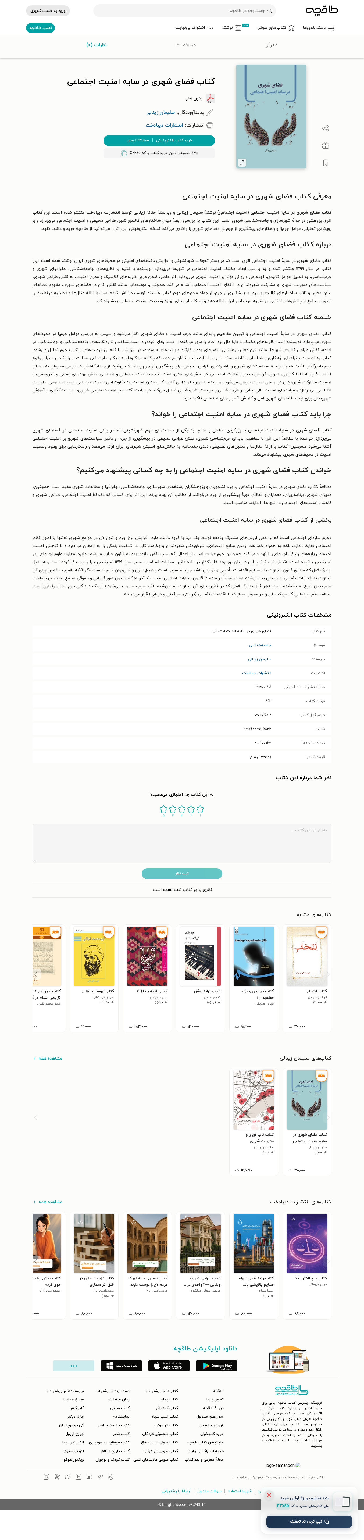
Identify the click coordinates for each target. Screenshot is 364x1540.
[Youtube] (89, 1477)
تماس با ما (215, 1399)
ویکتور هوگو (73, 1459)
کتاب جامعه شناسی (113, 1425)
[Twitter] (67, 1477)
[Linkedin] (78, 1477)
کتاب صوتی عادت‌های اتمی (155, 1459)
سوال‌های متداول (210, 1416)
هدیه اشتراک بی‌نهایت (206, 1451)
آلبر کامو (77, 1408)
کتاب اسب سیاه (164, 1416)
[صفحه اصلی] (322, 11)
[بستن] (269, 1495)
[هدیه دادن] (325, 145)
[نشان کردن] (325, 163)
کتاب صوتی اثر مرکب (161, 1451)
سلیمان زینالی (259, 659)
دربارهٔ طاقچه (213, 1408)
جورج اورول (75, 1434)
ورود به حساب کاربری (48, 10)
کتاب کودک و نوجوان (112, 1459)
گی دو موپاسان (71, 1425)
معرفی (271, 45)
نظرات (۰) (96, 45)
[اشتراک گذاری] (325, 128)
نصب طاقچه (40, 28)
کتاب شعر (121, 1434)
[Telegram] (100, 1477)
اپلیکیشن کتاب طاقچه (205, 1442)
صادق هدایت (73, 1399)
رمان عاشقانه (119, 1399)
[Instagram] (46, 1477)
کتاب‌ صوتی (120, 1408)
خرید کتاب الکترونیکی (159, 140)
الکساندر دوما (73, 1442)
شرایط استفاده (240, 1491)
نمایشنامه (121, 1416)
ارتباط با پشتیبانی (176, 1491)
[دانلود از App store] (169, 1365)
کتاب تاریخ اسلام (115, 1451)
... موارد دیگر (73, 1365)
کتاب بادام (169, 1399)
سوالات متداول (209, 1491)
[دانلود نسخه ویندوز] (121, 1365)
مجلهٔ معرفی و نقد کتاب (204, 1459)
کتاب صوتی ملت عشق (159, 1442)
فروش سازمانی (211, 1425)
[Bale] (110, 1477)
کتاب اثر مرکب (166, 1425)
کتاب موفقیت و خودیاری (109, 1442)
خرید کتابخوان (212, 1434)
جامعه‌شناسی (260, 645)
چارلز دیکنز (75, 1416)
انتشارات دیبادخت (256, 673)
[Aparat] (57, 1477)
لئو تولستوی (73, 1451)
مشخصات (186, 45)
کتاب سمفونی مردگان (160, 1434)
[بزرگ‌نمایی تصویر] (242, 163)
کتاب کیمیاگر (167, 1408)
